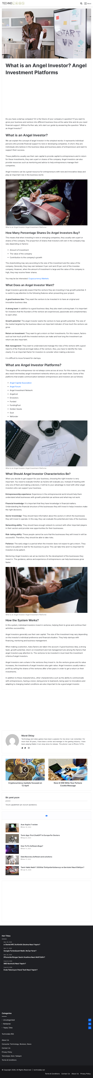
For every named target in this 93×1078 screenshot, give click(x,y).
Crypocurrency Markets (38, 278)
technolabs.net (39, 1070)
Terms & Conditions (9, 1060)
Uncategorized (9, 1020)
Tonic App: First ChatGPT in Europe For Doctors (40, 835)
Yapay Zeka (7, 1028)
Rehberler (7, 1024)
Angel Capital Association (21, 383)
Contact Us (6, 1048)
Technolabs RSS (8, 1034)
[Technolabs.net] (13, 3)
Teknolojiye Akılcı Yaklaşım (12, 1056)
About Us (5, 1040)
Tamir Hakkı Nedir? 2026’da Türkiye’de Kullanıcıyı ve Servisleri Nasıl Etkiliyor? (52, 867)
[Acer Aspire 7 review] (12, 827)
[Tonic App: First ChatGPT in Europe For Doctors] (12, 838)
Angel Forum (15, 386)
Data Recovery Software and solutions (36, 857)
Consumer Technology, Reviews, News (16, 1044)
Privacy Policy (7, 1052)
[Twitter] (25, 748)
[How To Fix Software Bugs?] (12, 849)
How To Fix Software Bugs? (32, 846)
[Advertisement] (46, 97)
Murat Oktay (27, 735)
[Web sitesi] (22, 748)
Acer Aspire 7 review (29, 824)
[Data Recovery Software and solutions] (12, 860)
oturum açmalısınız (30, 805)
